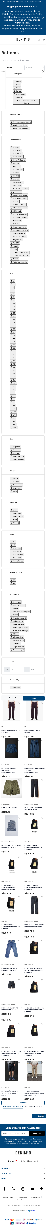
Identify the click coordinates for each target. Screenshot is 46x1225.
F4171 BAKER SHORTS (9, 808)
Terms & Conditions (23, 1200)
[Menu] (2, 40)
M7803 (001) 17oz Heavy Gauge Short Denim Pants (10, 1093)
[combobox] (34, 67)
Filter (9, 68)
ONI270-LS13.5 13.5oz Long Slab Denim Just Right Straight (34, 1053)
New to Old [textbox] (31, 68)
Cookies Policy (35, 1197)
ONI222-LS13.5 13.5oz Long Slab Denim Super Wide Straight (11, 1053)
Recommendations (13, 1106)
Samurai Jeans (7, 842)
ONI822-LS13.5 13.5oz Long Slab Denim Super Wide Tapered (34, 1010)
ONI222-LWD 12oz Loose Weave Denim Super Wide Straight (33, 970)
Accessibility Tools (9, 1197)
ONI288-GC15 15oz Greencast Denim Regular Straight (8, 887)
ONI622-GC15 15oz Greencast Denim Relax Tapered (10, 927)
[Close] (43, 18)
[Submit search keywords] (39, 40)
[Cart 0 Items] (43, 40)
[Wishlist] (19, 703)
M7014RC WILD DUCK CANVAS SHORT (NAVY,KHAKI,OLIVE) (8, 770)
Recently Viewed (34, 1106)
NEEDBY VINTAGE (8, 964)
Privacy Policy (22, 1141)
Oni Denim (28, 842)
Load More (23, 1103)
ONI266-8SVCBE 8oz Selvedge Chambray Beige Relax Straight (34, 1093)
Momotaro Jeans (8, 727)
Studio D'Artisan (31, 804)
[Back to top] (41, 1212)
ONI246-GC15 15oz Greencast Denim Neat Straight (33, 887)
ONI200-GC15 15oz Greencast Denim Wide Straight (33, 847)
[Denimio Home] (23, 40)
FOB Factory (6, 804)
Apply (33, 698)
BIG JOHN (5, 764)
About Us (6, 1173)
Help (3, 1178)
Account (5, 1168)
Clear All (12, 698)
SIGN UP (36, 1133)
